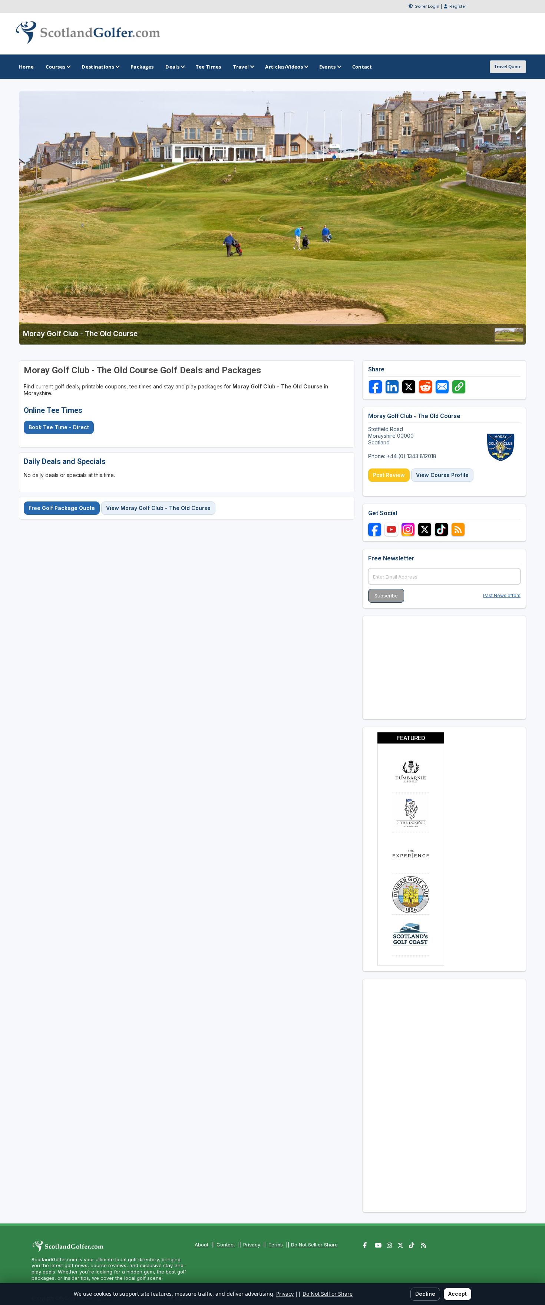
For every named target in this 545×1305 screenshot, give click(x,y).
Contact (226, 1245)
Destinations (98, 66)
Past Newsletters (502, 595)
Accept (457, 1294)
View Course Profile (442, 475)
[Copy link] (458, 386)
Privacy (251, 1245)
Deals (172, 66)
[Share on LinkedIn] (392, 386)
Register (457, 6)
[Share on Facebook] (375, 386)
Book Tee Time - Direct (59, 427)
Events (327, 66)
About (201, 1245)
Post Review (389, 475)
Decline (425, 1294)
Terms (275, 1245)
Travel (241, 66)
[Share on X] (408, 386)
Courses (55, 66)
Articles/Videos (284, 66)
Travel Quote (508, 66)
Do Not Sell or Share (314, 1245)
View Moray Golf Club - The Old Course (158, 508)
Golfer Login (426, 6)
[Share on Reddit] (425, 386)
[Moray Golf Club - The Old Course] (509, 340)
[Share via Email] (442, 386)
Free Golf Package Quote (62, 508)
